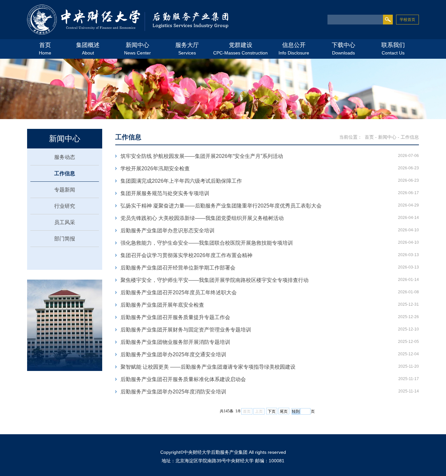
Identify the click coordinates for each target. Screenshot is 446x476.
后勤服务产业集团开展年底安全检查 (162, 305)
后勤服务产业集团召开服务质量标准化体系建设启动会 (183, 379)
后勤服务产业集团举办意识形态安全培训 (167, 230)
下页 (272, 411)
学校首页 (407, 19)
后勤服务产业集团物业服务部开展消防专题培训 (175, 342)
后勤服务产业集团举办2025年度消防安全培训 (173, 391)
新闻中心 (387, 137)
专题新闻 (64, 189)
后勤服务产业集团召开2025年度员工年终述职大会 (178, 292)
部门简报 (64, 238)
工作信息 (64, 173)
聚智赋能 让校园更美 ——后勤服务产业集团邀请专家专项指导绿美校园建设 (207, 367)
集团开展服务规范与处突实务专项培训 (164, 193)
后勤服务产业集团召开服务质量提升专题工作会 (175, 317)
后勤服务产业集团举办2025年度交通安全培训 (173, 354)
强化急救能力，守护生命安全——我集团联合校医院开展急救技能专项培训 (206, 243)
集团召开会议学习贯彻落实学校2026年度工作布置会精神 (186, 255)
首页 (369, 137)
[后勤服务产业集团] (128, 20)
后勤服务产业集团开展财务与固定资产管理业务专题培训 (185, 329)
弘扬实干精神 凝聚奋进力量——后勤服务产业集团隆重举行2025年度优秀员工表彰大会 (221, 205)
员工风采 (64, 222)
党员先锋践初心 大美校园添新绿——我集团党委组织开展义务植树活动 (202, 218)
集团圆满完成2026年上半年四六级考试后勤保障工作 (181, 181)
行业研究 (64, 206)
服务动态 (64, 157)
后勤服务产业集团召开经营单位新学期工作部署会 (177, 267)
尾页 (284, 411)
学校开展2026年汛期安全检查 (155, 168)
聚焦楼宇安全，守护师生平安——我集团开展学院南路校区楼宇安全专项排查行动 (214, 280)
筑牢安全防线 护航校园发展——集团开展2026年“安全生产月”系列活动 (201, 156)
